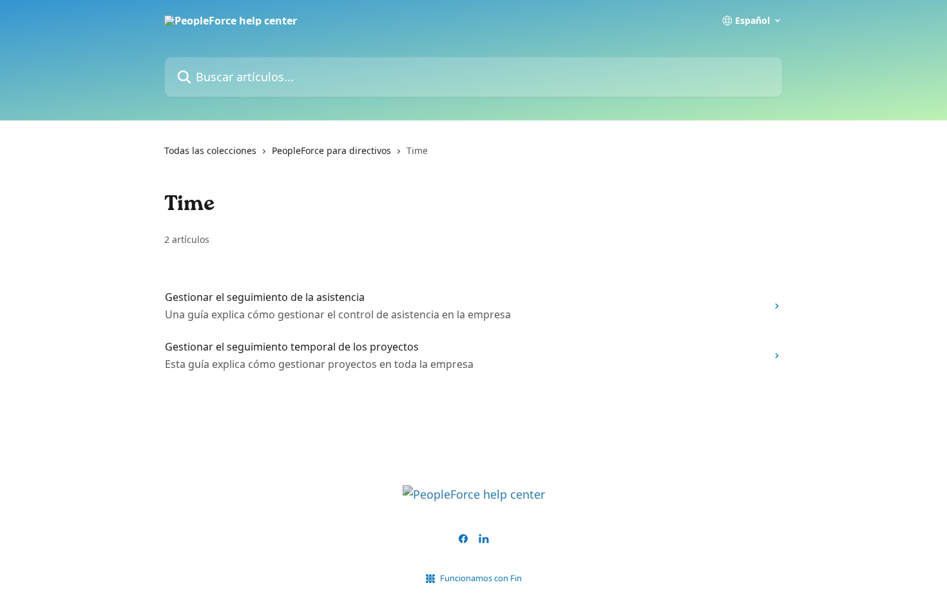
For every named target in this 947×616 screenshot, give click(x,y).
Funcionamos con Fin (481, 578)
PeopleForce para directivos (331, 150)
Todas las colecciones (210, 150)
